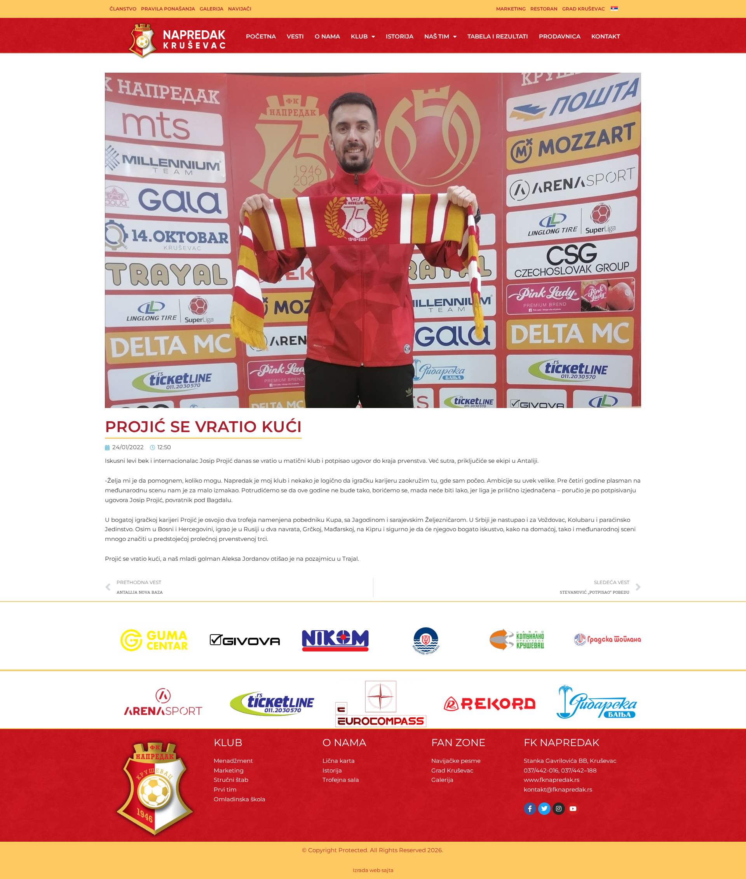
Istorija (399, 36)
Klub (359, 36)
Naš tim (436, 36)
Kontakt (605, 36)
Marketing (511, 9)
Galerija (211, 9)
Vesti (295, 36)
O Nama (327, 36)
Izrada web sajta (373, 870)
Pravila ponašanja (168, 9)
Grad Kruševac (583, 9)
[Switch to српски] (614, 8)
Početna (261, 36)
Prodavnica (559, 36)
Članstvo (123, 9)
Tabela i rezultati (497, 36)
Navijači (239, 9)
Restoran (544, 9)
